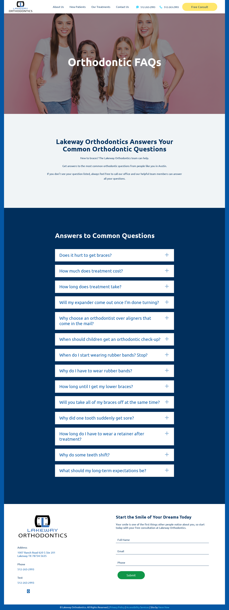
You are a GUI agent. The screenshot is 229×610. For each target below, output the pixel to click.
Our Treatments (100, 6)
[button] (114, 255)
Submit (131, 575)
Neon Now (163, 607)
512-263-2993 (25, 569)
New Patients (78, 6)
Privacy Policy (117, 607)
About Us (58, 6)
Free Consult (199, 7)
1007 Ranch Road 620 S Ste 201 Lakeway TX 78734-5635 (36, 554)
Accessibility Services (137, 607)
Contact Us (122, 6)
